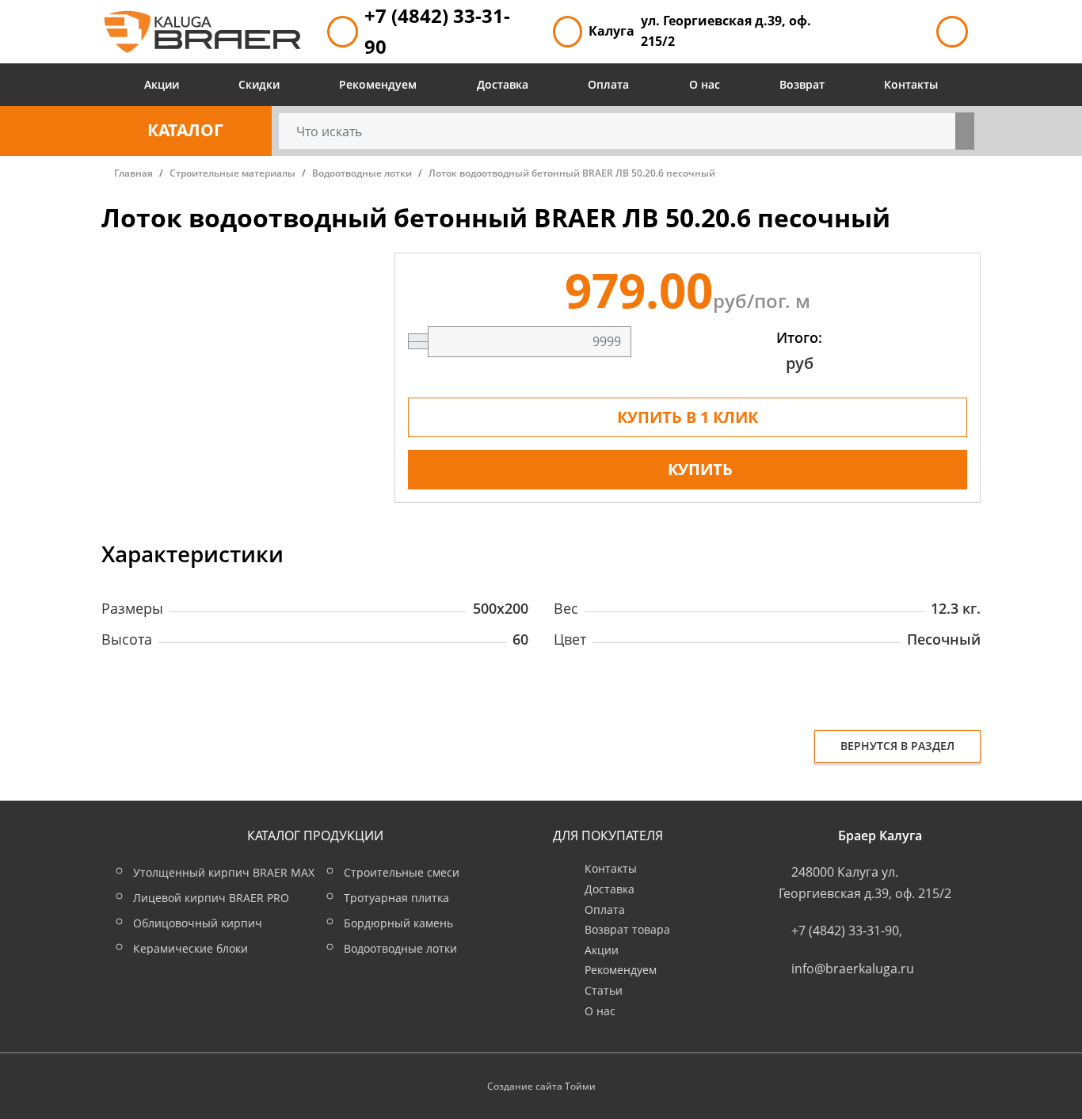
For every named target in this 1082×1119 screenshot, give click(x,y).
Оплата (608, 84)
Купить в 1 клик (687, 417)
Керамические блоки (190, 948)
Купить (700, 469)
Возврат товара (627, 929)
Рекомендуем (378, 84)
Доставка (502, 84)
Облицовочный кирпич (197, 923)
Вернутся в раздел (897, 745)
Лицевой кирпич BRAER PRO (211, 897)
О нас (704, 84)
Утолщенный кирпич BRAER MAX (223, 872)
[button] (186, 131)
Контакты (911, 84)
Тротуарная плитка (396, 897)
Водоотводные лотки (400, 948)
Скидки (259, 84)
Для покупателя (608, 835)
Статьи (604, 990)
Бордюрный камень (398, 923)
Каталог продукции (315, 835)
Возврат (802, 84)
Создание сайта (524, 1086)
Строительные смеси (401, 872)
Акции (161, 84)
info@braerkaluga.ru (852, 968)
